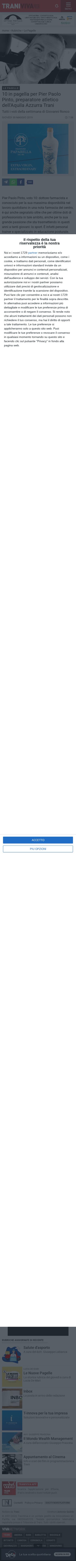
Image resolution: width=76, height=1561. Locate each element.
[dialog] (38, 780)
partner (32, 252)
